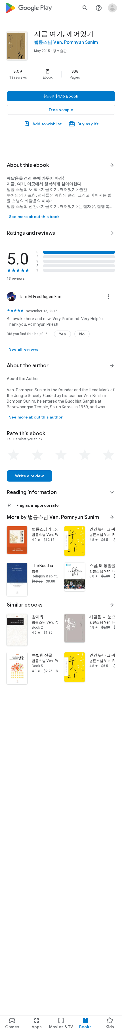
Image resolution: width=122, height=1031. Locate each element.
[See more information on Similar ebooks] (112, 605)
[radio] (13, 455)
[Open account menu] (112, 8)
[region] (61, 74)
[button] (61, 110)
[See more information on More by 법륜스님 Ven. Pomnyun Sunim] (112, 517)
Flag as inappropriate (33, 505)
